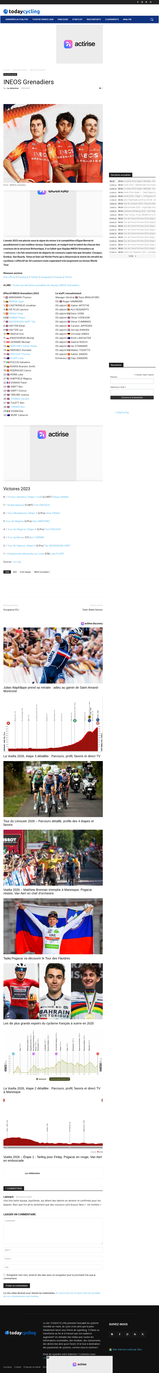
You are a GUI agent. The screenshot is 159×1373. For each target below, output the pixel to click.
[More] (42, 95)
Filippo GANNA (60, 496)
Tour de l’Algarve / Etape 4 (21, 529)
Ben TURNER (37, 537)
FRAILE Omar (16, 313)
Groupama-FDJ (11, 609)
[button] (152, 19)
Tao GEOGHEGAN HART (57, 545)
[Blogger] (112, 1334)
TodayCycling (122, 412)
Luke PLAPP (57, 553)
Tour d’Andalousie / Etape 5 (22, 513)
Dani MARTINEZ (41, 521)
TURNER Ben (17, 406)
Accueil (6, 70)
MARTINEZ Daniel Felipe (23, 346)
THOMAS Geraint (19, 398)
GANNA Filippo (17, 317)
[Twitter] (150, 2)
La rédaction (13, 88)
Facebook (23, 277)
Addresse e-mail (118, 387)
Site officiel (9, 277)
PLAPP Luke (17, 358)
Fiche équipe (25, 572)
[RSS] (146, 2)
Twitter (34, 277)
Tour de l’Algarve (14, 521)
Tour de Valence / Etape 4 (21, 545)
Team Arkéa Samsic (92, 609)
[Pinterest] (21, 95)
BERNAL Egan (16, 301)
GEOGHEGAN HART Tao (22, 321)
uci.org (17, 561)
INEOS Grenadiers (42, 572)
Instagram (45, 277)
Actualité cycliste (20, 70)
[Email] (35, 95)
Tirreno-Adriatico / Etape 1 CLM (24, 496)
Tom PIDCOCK (42, 505)
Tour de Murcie (15, 537)
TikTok (68, 277)
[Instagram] (142, 2)
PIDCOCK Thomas (20, 354)
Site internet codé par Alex (127, 1349)
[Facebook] (138, 2)
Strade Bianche (15, 505)
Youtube (57, 277)
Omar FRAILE (53, 513)
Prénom (113, 377)
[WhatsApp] (28, 95)
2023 (15, 572)
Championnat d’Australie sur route (25, 553)
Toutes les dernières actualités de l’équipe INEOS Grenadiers (45, 285)
